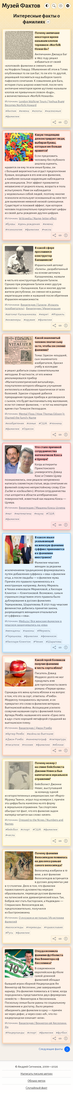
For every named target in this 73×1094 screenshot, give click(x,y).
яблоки (59, 744)
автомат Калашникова (21, 314)
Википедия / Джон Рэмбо (35, 728)
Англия (11, 111)
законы (29, 630)
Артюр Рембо (15, 733)
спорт (26, 829)
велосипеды (15, 927)
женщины (13, 630)
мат (9, 513)
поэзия (28, 744)
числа (47, 229)
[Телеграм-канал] (68, 6)
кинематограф (37, 739)
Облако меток (36, 1080)
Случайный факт (36, 1087)
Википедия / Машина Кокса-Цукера (42, 507)
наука (39, 513)
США (43, 423)
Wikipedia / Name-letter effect (38, 218)
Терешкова (14, 636)
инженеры (14, 319)
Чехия (39, 641)
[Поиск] (54, 6)
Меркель (44, 630)
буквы (11, 224)
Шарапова (54, 641)
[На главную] (21, 6)
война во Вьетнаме (41, 733)
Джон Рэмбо (15, 739)
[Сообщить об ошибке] (66, 122)
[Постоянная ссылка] (60, 122)
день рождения (30, 224)
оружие (30, 319)
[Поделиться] (54, 122)
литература (58, 739)
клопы (38, 111)
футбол (62, 1032)
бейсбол (12, 829)
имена (25, 111)
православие (54, 927)
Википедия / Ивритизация (43, 308)
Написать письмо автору (37, 1073)
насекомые (54, 111)
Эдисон (29, 428)
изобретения (15, 423)
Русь (10, 932)
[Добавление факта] (61, 6)
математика (23, 513)
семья (32, 423)
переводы (34, 927)
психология (14, 229)
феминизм (49, 636)
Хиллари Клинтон (19, 641)
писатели (13, 744)
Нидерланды (15, 1032)
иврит (45, 314)
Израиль (58, 314)
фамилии (13, 116)
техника (56, 423)
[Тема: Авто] (47, 6)
